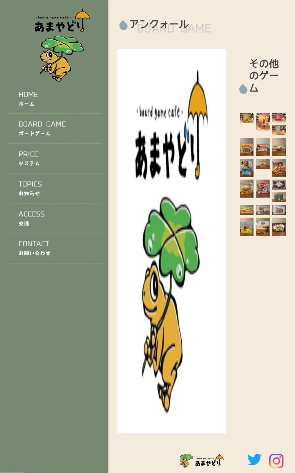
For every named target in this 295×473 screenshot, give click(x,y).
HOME (28, 99)
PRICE (29, 158)
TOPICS (30, 188)
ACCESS (31, 218)
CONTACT (34, 248)
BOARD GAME (42, 128)
